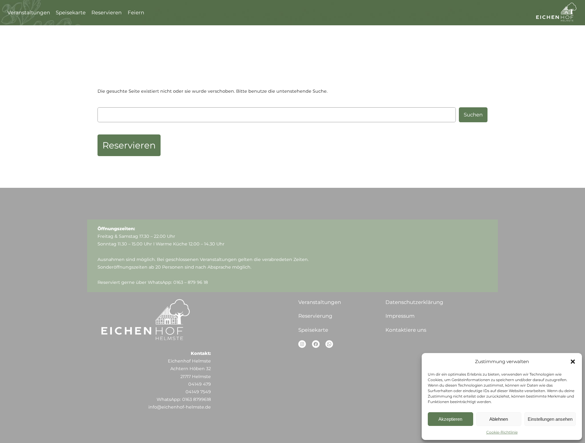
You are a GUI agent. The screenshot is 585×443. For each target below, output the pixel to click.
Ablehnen (498, 419)
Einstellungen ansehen (550, 419)
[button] (573, 362)
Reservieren (129, 145)
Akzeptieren (450, 419)
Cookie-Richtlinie (502, 432)
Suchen (473, 115)
